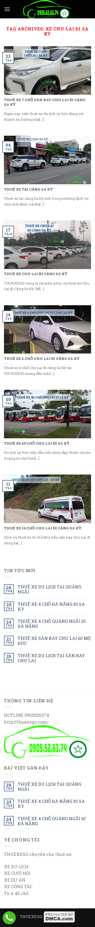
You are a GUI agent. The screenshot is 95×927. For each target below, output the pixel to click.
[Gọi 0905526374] (9, 917)
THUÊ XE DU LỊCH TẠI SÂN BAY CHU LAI (51, 658)
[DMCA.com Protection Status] (59, 916)
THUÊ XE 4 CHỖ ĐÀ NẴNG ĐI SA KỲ (51, 607)
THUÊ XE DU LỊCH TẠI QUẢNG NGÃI (49, 589)
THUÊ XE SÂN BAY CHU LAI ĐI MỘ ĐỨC (54, 641)
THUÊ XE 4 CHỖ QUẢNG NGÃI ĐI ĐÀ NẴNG (52, 624)
